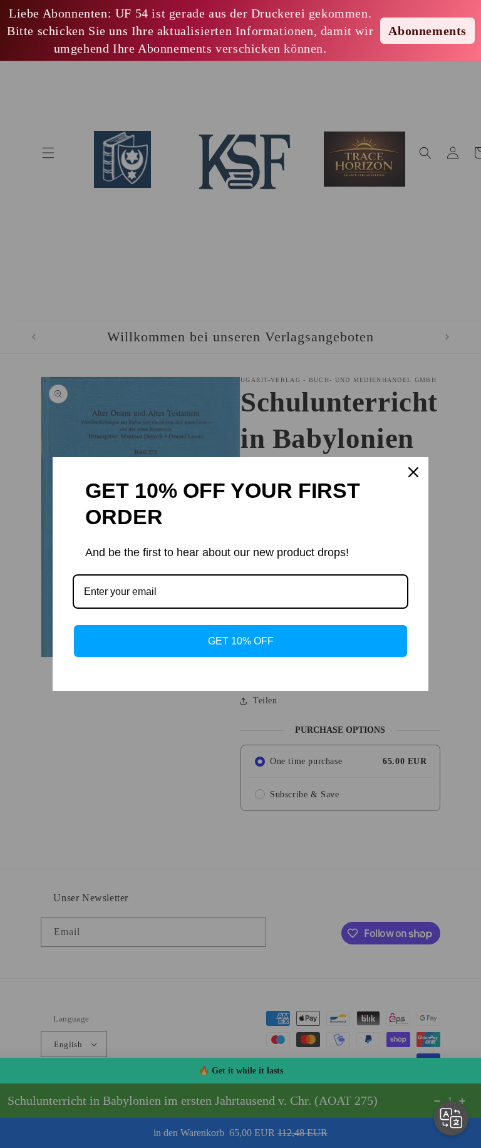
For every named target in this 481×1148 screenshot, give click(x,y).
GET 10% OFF (241, 641)
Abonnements (427, 31)
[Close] (413, 472)
